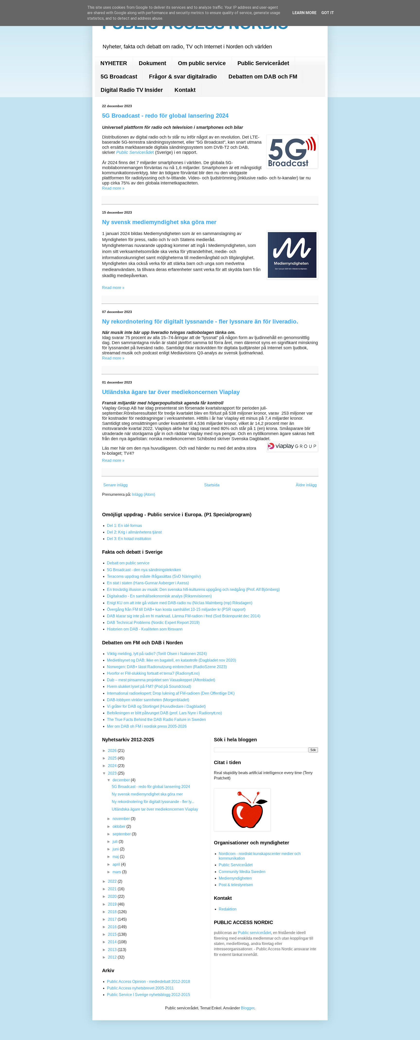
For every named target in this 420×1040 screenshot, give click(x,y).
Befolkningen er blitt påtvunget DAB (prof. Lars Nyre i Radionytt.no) (164, 713)
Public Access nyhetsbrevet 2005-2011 (140, 988)
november (122, 819)
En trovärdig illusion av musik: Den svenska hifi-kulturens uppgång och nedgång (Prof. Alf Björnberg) (193, 589)
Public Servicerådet (263, 63)
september (122, 834)
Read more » (113, 188)
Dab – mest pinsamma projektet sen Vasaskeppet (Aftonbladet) (161, 680)
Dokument (152, 63)
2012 (113, 957)
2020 (113, 896)
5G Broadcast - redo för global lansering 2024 (165, 115)
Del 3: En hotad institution (129, 539)
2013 (113, 950)
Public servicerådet (254, 933)
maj (116, 857)
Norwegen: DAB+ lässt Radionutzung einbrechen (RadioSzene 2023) (167, 667)
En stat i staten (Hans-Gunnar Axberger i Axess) (148, 583)
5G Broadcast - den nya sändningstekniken (144, 570)
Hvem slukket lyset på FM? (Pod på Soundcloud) (149, 686)
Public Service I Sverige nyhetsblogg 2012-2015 (148, 995)
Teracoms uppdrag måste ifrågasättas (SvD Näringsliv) (154, 576)
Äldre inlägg (306, 485)
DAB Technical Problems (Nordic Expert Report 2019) (153, 623)
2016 (113, 927)
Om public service (202, 63)
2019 (113, 904)
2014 (113, 942)
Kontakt (185, 90)
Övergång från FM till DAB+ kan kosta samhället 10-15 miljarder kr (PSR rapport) (176, 609)
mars (117, 872)
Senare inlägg (115, 485)
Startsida (211, 485)
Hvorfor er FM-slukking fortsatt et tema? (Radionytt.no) (153, 673)
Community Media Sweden (242, 872)
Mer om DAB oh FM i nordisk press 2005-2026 (147, 726)
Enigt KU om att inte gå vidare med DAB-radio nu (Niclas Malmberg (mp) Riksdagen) (179, 603)
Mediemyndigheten (235, 878)
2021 (113, 889)
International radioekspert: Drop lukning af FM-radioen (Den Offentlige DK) (171, 693)
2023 (113, 773)
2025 (113, 758)
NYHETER (113, 63)
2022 (113, 881)
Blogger (247, 1008)
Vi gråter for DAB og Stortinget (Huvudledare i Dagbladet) (156, 706)
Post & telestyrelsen (236, 885)
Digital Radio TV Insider (132, 90)
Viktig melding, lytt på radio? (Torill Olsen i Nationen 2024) (157, 654)
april (117, 864)
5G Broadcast (119, 76)
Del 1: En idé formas (124, 526)
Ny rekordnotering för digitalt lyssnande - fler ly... (153, 802)
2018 (113, 912)
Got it (327, 12)
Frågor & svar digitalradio (183, 76)
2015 (113, 934)
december (122, 780)
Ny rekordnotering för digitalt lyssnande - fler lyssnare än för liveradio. (200, 321)
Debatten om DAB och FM (262, 76)
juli (116, 841)
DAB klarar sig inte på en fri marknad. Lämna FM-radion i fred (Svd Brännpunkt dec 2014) (183, 616)
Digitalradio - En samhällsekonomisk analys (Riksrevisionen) (159, 596)
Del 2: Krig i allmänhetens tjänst (134, 532)
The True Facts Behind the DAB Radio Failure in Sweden (156, 719)
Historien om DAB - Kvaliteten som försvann (145, 629)
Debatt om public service (128, 563)
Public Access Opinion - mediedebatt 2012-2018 (148, 981)
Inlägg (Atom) (143, 494)
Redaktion (227, 909)
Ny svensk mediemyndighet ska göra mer (159, 222)
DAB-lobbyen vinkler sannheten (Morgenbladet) (148, 700)
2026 (113, 751)
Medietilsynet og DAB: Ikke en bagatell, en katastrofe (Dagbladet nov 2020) (171, 660)
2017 (113, 919)
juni (116, 849)
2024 (113, 766)
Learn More (304, 12)
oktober (119, 826)
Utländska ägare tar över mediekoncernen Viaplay (171, 392)
